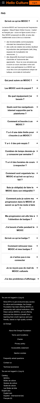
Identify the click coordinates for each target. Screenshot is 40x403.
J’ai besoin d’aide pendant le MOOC (20, 229)
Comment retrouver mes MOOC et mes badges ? (20, 248)
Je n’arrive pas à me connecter (20, 259)
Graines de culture (10, 383)
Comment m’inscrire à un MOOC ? (20, 123)
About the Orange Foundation (20, 331)
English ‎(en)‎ (6, 391)
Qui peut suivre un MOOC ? (18, 80)
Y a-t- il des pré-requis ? (17, 143)
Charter (20, 339)
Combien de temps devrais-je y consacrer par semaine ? (20, 153)
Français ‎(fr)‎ (8, 398)
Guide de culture (10, 386)
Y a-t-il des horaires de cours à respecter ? (20, 164)
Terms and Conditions (20, 335)
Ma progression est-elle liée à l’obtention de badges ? (20, 218)
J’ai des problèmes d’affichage (20, 279)
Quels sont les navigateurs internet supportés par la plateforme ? (20, 110)
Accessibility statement (20, 348)
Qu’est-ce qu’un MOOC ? (17, 21)
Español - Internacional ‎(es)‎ (14, 396)
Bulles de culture (10, 380)
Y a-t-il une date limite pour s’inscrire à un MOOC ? (20, 134)
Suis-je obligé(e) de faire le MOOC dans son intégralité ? (20, 189)
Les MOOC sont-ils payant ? (19, 88)
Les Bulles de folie (10, 388)
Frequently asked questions (13, 358)
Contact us (7, 363)
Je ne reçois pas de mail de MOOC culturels (20, 269)
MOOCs (7, 378)
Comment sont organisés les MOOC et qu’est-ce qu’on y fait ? (20, 176)
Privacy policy (20, 343)
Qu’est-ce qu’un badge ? (17, 238)
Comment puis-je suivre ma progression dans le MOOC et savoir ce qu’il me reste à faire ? (20, 203)
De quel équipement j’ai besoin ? (20, 98)
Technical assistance (11, 367)
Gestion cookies (20, 353)
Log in (21, 297)
